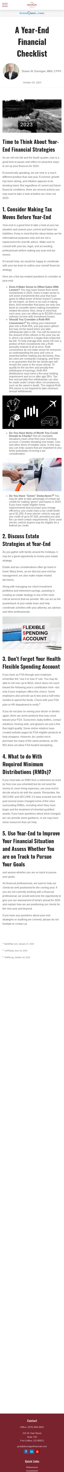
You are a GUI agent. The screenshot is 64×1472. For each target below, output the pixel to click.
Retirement (32, 1467)
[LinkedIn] (32, 1451)
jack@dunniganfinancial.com (32, 1446)
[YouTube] (37, 1451)
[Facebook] (26, 1451)
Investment (32, 1470)
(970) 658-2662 (36, 1427)
